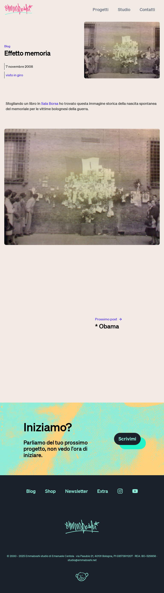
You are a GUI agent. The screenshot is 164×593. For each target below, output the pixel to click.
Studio (124, 9)
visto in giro (14, 75)
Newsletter (76, 491)
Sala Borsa (49, 103)
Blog (31, 491)
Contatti (147, 9)
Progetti (100, 9)
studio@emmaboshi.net (82, 560)
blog (7, 46)
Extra (102, 491)
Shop (50, 491)
